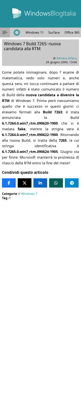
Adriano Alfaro (66, 58)
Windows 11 (35, 32)
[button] (5, 32)
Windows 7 (29, 194)
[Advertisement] (40, 244)
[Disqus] (40, 342)
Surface (54, 32)
